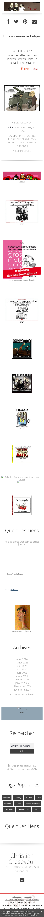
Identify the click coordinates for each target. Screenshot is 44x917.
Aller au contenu (10, 2)
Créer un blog (17, 897)
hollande (7, 803)
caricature (22, 145)
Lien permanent (23, 122)
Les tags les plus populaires (26, 902)
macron (29, 797)
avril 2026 (22, 672)
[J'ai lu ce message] (42, 911)
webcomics (26, 541)
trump (36, 809)
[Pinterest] (25, 21)
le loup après (12, 541)
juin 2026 (22, 666)
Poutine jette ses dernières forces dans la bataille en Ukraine (22, 59)
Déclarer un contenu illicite (11, 905)
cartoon (6, 797)
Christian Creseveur (22, 858)
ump (39, 797)
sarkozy (18, 797)
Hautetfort (28, 897)
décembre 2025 (22, 686)
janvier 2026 (22, 683)
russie (12, 139)
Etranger (25, 127)
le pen (18, 803)
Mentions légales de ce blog (31, 905)
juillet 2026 (22, 662)
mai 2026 (22, 669)
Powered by (11, 589)
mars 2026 (22, 676)
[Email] (34, 21)
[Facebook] (8, 21)
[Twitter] (16, 21)
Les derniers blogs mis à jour (14, 900)
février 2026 (22, 679)
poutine (30, 135)
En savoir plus (31, 915)
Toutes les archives (23, 694)
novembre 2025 (22, 689)
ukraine (20, 135)
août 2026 (22, 659)
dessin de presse (26, 142)
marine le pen (23, 809)
